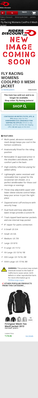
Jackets (33, 17)
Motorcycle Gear (21, 17)
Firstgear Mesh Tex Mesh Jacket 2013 (16, 325)
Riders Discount (6, 17)
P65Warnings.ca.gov (16, 280)
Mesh (3, 19)
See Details (29, 336)
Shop (18, 106)
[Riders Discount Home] (5, 4)
